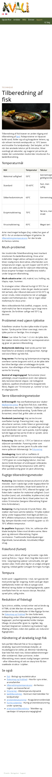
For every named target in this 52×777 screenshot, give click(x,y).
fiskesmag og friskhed (15, 614)
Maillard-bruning (10, 404)
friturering (37, 449)
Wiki (24, 20)
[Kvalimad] (16, 7)
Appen (39, 20)
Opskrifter (6, 20)
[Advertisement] (26, 53)
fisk (8, 676)
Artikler (16, 20)
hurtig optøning (14, 702)
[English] (6, 14)
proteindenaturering (16, 699)
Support (23, 773)
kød (18, 136)
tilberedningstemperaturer (15, 238)
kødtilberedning (14, 694)
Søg (48, 22)
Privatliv (7, 773)
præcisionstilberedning (18, 708)
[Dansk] (3, 14)
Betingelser (15, 773)
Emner (31, 20)
